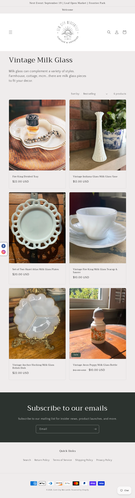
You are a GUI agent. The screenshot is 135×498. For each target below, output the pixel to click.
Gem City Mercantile (61, 490)
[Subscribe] (95, 429)
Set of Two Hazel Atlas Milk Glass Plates (35, 269)
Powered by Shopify (80, 490)
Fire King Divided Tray (25, 176)
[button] (10, 32)
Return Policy (42, 460)
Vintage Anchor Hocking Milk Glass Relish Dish (33, 367)
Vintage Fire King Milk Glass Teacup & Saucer (95, 271)
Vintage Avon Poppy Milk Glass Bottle (95, 365)
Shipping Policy (84, 460)
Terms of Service (62, 460)
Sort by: (75, 93)
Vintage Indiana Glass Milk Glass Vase (95, 176)
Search (27, 460)
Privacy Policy (104, 460)
